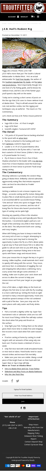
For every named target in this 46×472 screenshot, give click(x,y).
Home (4, 23)
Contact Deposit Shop (33, 441)
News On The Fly (14, 23)
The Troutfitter (23, 457)
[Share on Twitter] (17, 381)
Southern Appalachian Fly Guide (18, 82)
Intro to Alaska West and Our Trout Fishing (22, 368)
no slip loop (37, 161)
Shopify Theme (33, 457)
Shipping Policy (34, 433)
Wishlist (24, 17)
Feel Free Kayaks (23, 79)
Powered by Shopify (27, 460)
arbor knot (23, 138)
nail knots (10, 144)
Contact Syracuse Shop (33, 444)
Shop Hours (33, 424)
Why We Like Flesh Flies (14, 374)
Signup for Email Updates (23, 389)
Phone (12, 422)
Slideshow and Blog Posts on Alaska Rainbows (23, 371)
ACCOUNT (12, 17)
